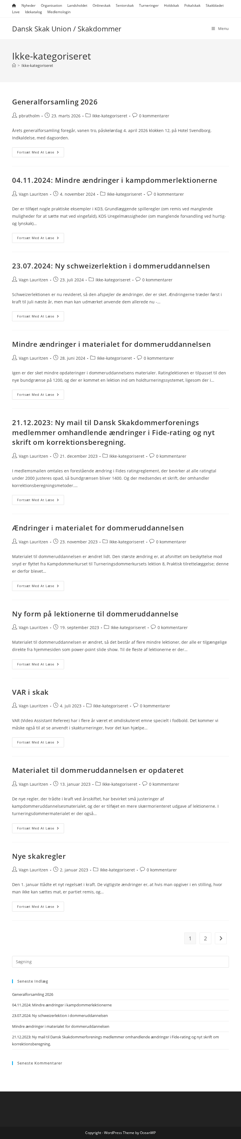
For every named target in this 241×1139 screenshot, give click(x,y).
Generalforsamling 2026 (55, 102)
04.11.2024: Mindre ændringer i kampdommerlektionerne (114, 180)
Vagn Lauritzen (33, 194)
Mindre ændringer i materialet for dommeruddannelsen (111, 344)
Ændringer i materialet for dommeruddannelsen (98, 528)
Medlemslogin (59, 11)
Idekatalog (33, 11)
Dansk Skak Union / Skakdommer (66, 28)
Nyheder (28, 5)
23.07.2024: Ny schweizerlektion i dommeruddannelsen (111, 266)
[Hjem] (14, 65)
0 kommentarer (154, 116)
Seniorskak (125, 5)
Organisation (51, 5)
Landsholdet (77, 5)
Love (16, 11)
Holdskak (171, 5)
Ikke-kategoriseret (37, 65)
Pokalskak (192, 5)
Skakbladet (215, 5)
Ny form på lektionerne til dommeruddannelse (95, 613)
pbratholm (29, 116)
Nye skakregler (39, 856)
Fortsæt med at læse (40, 153)
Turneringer (149, 5)
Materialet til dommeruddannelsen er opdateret (98, 770)
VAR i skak (30, 692)
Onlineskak (102, 5)
